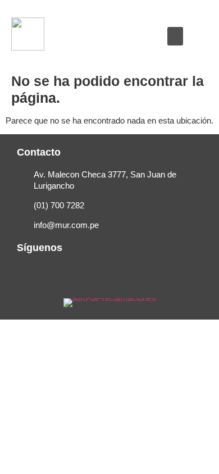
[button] (175, 36)
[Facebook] (28, 276)
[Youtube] (73, 276)
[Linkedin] (50, 276)
